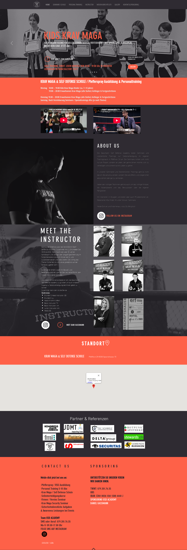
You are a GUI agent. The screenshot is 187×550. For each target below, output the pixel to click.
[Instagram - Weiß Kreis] (101, 216)
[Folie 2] (96, 72)
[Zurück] (12, 43)
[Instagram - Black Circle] (44, 534)
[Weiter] (175, 43)
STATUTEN (45, 543)
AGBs (51, 543)
